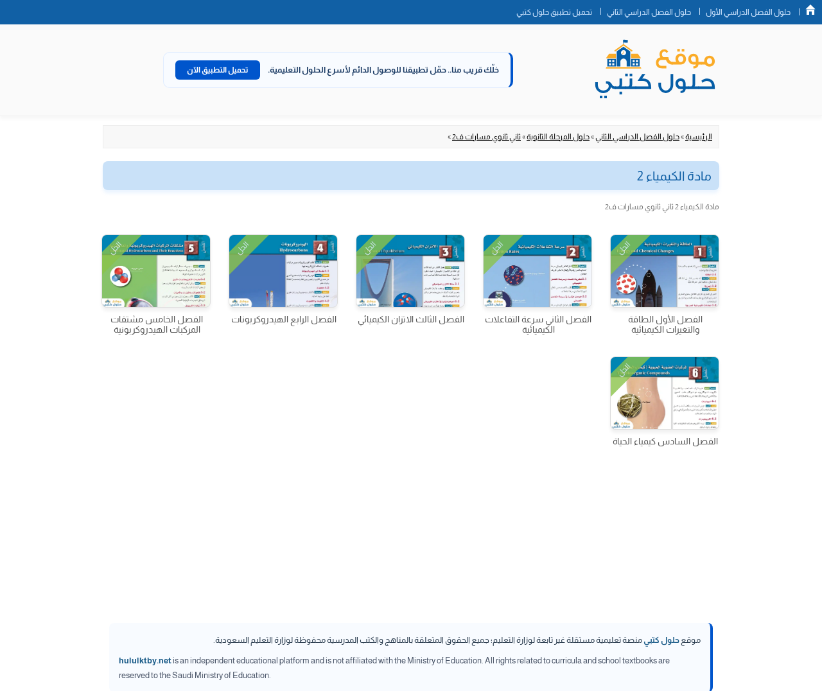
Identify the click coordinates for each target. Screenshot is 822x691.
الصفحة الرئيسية (810, 9)
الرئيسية (698, 136)
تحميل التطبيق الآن (218, 70)
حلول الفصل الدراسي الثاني (649, 12)
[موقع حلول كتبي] (655, 70)
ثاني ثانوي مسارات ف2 (486, 136)
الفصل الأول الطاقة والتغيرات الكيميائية (665, 324)
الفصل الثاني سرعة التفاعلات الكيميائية (538, 324)
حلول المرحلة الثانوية (558, 136)
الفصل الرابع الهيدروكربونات (284, 319)
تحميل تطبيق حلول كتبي (554, 12)
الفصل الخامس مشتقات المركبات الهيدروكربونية (156, 324)
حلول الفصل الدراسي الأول (748, 12)
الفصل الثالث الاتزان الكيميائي (411, 319)
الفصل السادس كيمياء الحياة (665, 441)
